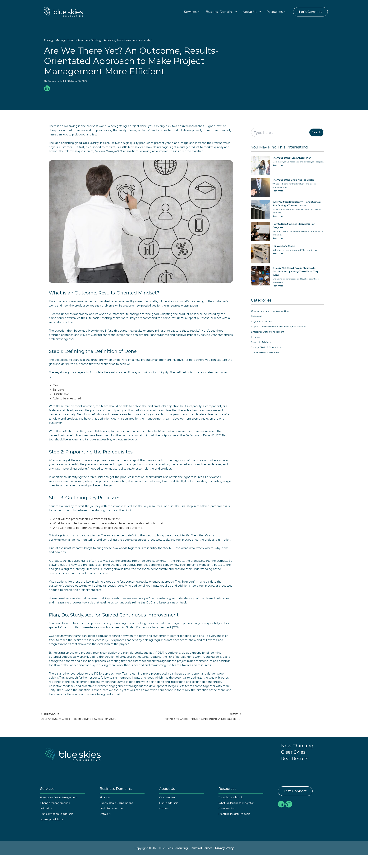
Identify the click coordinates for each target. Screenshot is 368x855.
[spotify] (288, 804)
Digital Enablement (262, 321)
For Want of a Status (284, 245)
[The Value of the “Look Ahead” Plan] (260, 165)
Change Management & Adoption (67, 40)
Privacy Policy (224, 848)
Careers (164, 808)
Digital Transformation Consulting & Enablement (278, 326)
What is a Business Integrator (236, 802)
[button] (198, 12)
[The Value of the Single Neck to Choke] (260, 187)
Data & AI (256, 316)
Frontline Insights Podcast (234, 813)
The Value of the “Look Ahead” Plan (292, 157)
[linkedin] (281, 804)
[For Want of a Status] (260, 253)
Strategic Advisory (103, 40)
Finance (255, 336)
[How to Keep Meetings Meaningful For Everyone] (260, 231)
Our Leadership (168, 802)
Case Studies (227, 808)
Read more (278, 165)
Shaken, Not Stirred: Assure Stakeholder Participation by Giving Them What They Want (296, 271)
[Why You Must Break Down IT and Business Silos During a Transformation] (260, 209)
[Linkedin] (47, 88)
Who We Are (167, 797)
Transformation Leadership (134, 40)
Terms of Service (201, 848)
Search (316, 132)
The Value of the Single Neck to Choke (293, 179)
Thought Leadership (231, 797)
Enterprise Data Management (267, 331)
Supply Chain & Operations (266, 347)
